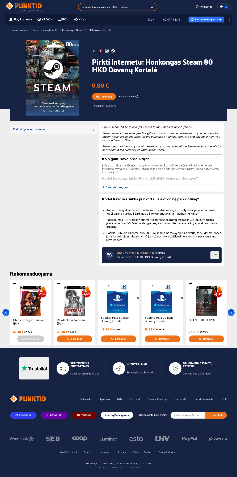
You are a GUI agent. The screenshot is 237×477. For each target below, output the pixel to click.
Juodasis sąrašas (204, 399)
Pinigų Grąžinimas (168, 452)
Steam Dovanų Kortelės (45, 30)
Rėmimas (88, 452)
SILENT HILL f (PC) (202, 320)
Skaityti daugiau (117, 187)
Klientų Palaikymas (117, 415)
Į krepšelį (106, 96)
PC (64, 19)
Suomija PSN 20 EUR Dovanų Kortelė (159, 319)
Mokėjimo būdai (68, 452)
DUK (151, 19)
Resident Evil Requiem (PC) (71, 321)
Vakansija (105, 452)
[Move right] (231, 312)
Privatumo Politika (142, 452)
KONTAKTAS (171, 19)
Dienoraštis (181, 399)
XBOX (46, 19)
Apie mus (105, 399)
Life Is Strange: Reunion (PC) (29, 321)
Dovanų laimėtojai (158, 399)
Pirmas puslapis (19, 30)
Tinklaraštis (85, 399)
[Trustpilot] (215, 254)
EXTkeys (111, 105)
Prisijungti (206, 6)
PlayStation (22, 19)
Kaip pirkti (134, 399)
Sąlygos (121, 452)
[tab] (20, 19)
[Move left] (5, 312)
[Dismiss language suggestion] (227, 19)
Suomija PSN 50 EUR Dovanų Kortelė (115, 319)
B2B (119, 399)
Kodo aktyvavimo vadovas (29, 129)
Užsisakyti (216, 415)
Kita (81, 19)
